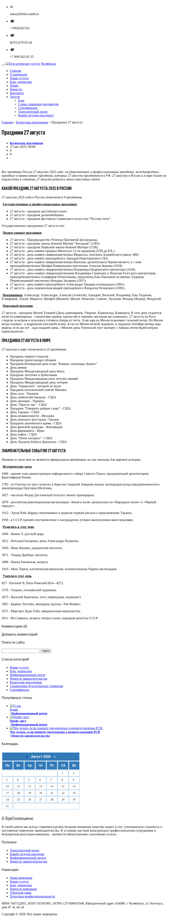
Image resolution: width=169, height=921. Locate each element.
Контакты (17, 93)
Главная (15, 70)
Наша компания (21, 878)
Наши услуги (19, 78)
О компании (18, 74)
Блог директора (21, 82)
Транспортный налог (33, 111)
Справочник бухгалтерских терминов (36, 686)
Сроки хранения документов (38, 104)
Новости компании (23, 889)
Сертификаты (28, 108)
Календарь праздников (32, 122)
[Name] (3, 64)
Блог (21, 100)
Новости (16, 89)
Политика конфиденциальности (32, 896)
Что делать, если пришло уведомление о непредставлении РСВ (55, 732)
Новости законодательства (28, 678)
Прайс (14, 85)
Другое (15, 96)
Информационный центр (27, 675)
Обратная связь (20, 892)
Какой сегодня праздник (27, 854)
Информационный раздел (28, 857)
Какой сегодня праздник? (36, 115)
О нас (14, 709)
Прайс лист (18, 720)
